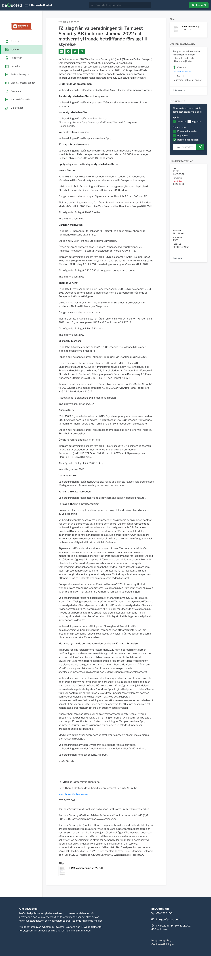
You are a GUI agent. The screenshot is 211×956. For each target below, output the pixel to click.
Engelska (196, 121)
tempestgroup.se (182, 71)
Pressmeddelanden (187, 131)
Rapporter (182, 135)
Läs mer (177, 90)
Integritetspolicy (161, 940)
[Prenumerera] (200, 147)
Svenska (181, 121)
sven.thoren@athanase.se (73, 794)
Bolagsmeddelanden (187, 139)
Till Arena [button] (197, 5)
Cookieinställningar (162, 944)
